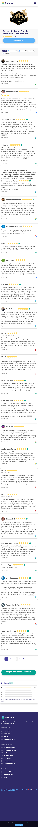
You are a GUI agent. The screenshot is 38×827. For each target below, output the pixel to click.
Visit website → (19, 40)
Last (30, 659)
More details (26, 823)
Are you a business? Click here (18, 672)
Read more (21, 81)
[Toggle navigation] (35, 3)
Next (24, 659)
